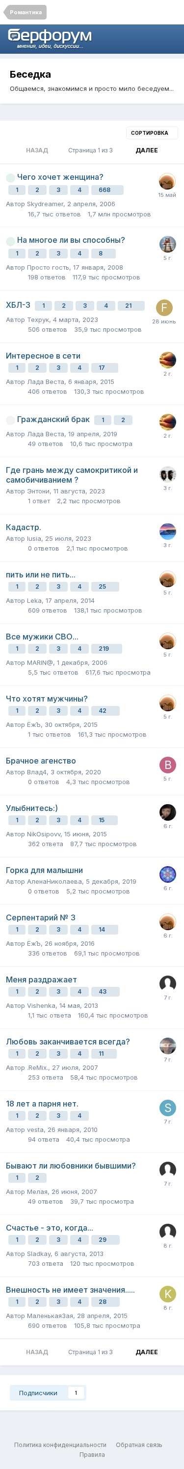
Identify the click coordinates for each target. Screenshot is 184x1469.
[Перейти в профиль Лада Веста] (167, 360)
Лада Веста (45, 381)
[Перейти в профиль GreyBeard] (167, 1046)
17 (102, 367)
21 (129, 305)
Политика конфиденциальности (60, 1444)
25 (103, 586)
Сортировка (150, 133)
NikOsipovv (43, 834)
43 (103, 991)
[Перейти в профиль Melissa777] (167, 244)
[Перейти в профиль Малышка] (167, 812)
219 (104, 648)
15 (102, 820)
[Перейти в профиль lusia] (167, 531)
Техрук (38, 319)
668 (105, 189)
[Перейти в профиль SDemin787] (167, 1108)
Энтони (38, 491)
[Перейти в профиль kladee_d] (167, 1294)
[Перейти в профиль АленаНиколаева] (167, 874)
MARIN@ (40, 662)
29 (103, 1239)
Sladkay (39, 1253)
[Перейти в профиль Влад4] (167, 765)
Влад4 (37, 772)
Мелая (37, 1191)
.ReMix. (37, 1067)
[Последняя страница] (170, 150)
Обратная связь (139, 1444)
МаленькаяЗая (50, 1316)
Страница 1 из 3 (92, 150)
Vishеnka (41, 1005)
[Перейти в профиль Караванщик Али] (167, 181)
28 (103, 1301)
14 (102, 929)
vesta (35, 1129)
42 (103, 710)
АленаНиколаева (54, 881)
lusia (34, 538)
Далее (146, 150)
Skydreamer (45, 204)
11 (102, 1053)
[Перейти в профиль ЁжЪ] (167, 474)
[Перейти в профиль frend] (164, 307)
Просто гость (48, 267)
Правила (92, 1454)
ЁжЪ (34, 724)
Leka (34, 600)
